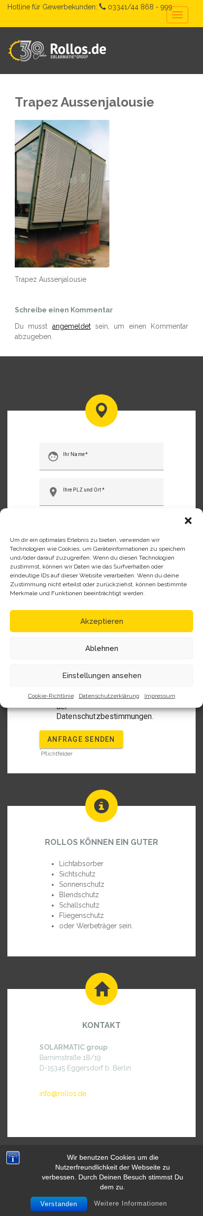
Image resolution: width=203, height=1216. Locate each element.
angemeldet (71, 326)
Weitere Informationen (130, 1203)
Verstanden (58, 1204)
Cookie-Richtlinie (51, 695)
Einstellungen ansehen (101, 675)
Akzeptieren (101, 621)
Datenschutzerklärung (109, 695)
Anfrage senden (81, 739)
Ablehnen (101, 648)
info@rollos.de (62, 1094)
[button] (188, 521)
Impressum (159, 695)
